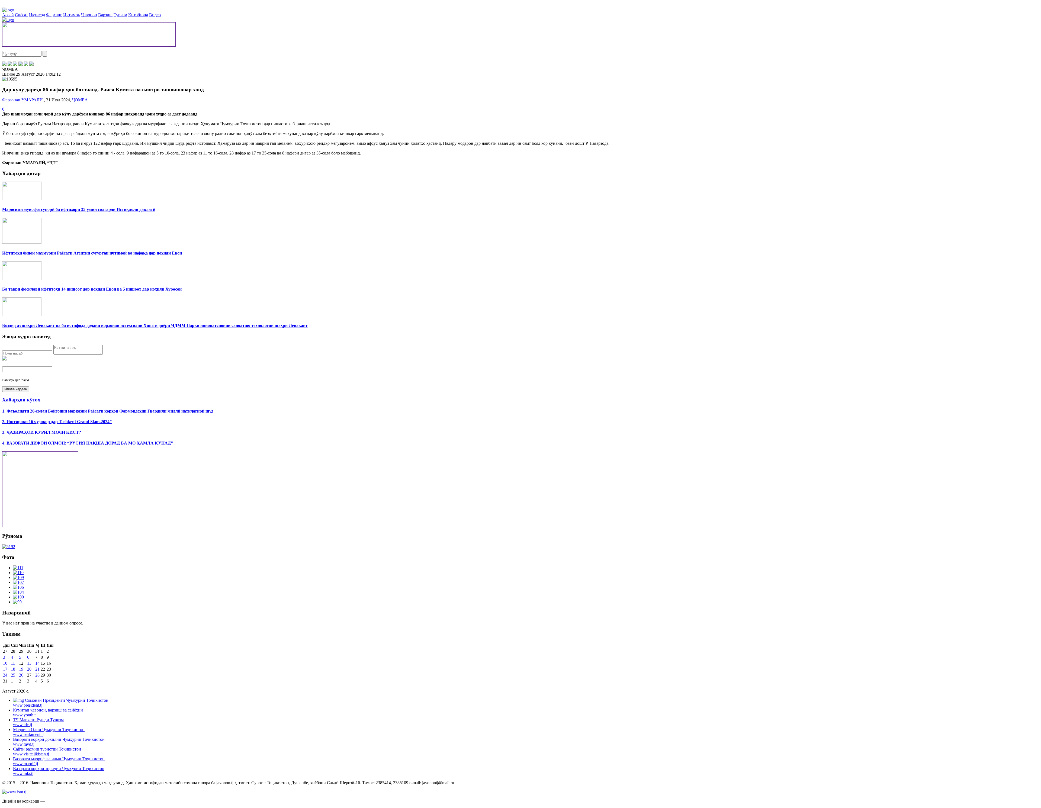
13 (29, 663)
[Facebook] (4, 64)
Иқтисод (37, 14)
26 (21, 675)
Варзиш (105, 14)
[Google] (31, 64)
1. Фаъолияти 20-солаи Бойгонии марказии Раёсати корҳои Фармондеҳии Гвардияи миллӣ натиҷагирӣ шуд (107, 411)
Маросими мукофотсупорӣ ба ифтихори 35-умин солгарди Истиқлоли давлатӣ (78, 209)
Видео (155, 14)
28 (37, 675)
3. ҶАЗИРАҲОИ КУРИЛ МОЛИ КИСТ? (41, 432)
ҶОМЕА (80, 100)
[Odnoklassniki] (20, 64)
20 (29, 669)
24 (5, 675)
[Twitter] (10, 64)
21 (37, 669)
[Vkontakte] (15, 64)
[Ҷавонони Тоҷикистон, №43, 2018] (8, 546)
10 (5, 663)
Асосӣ (8, 14)
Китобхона (138, 14)
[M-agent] (26, 64)
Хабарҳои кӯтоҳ (21, 400)
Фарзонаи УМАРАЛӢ (22, 100)
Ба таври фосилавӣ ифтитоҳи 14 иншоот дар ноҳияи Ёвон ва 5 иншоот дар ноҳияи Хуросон (92, 289)
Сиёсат (21, 14)
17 (5, 669)
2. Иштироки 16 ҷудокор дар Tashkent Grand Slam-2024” (57, 421)
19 (21, 669)
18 (13, 669)
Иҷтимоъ (71, 14)
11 (13, 663)
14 (37, 663)
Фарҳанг (54, 14)
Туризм (120, 14)
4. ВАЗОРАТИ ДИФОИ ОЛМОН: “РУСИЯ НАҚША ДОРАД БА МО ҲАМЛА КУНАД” (87, 443)
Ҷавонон (89, 14)
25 (13, 675)
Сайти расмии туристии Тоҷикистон (47, 751)
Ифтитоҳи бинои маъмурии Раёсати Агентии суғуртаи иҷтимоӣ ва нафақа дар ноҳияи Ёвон (92, 253)
